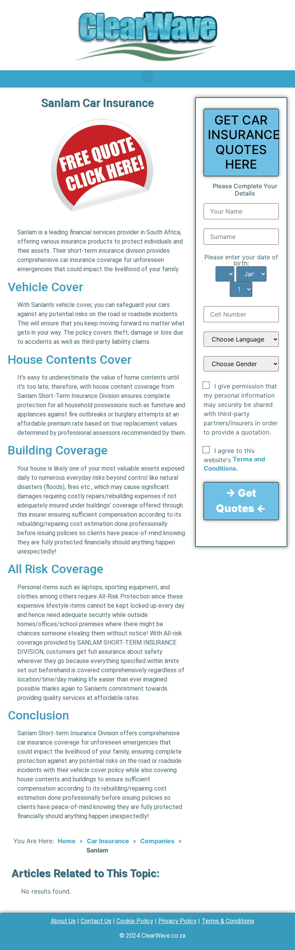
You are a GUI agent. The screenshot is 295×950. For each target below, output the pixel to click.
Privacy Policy (177, 921)
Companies (157, 841)
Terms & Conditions (228, 921)
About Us (63, 921)
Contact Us (96, 921)
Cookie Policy (134, 921)
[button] (147, 76)
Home (67, 841)
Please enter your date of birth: (241, 260)
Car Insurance (108, 841)
